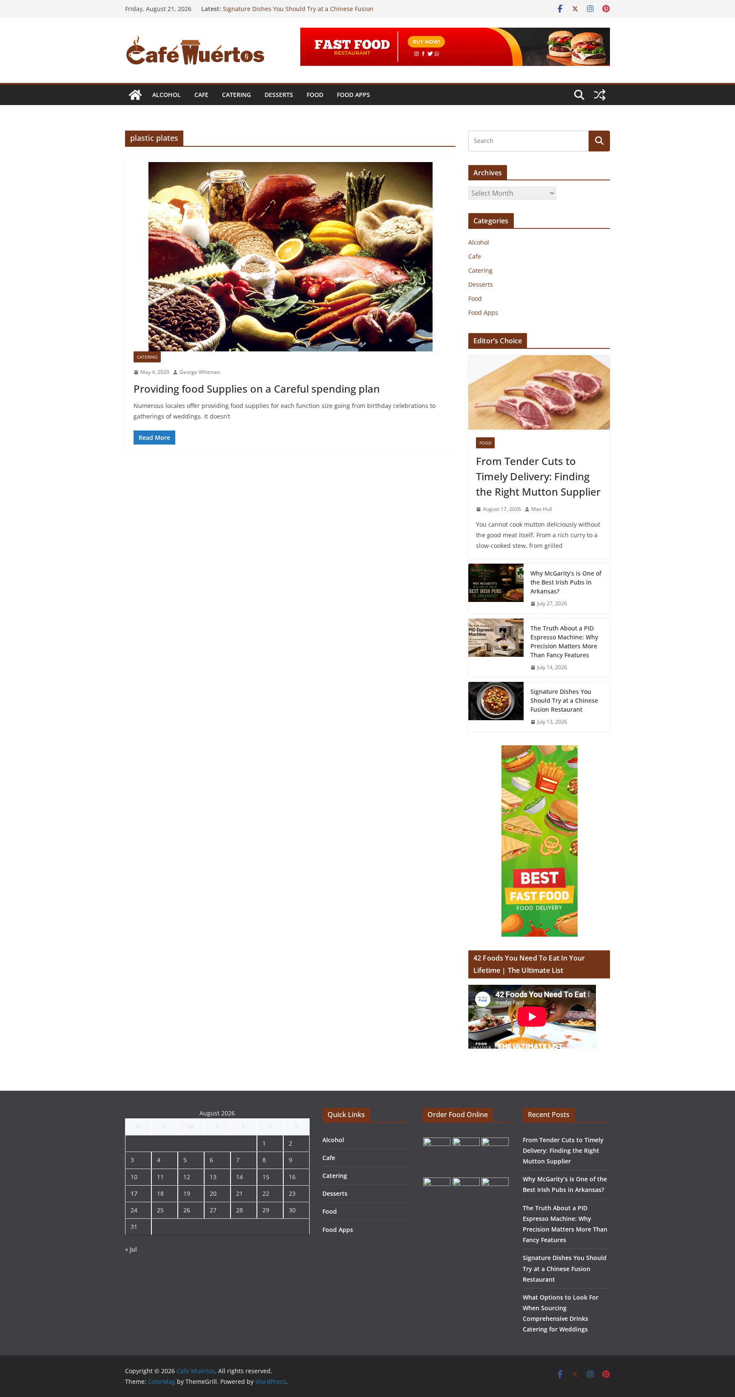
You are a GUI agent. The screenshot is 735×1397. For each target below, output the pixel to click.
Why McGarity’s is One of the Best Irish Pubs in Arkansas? (565, 582)
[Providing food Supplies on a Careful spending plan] (290, 256)
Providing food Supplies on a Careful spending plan (257, 389)
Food (315, 95)
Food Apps (353, 95)
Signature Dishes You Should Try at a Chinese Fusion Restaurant (564, 700)
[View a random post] (600, 95)
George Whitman (199, 372)
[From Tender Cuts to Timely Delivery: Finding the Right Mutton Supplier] (539, 392)
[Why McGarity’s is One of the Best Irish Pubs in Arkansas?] (496, 588)
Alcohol (166, 95)
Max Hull (541, 509)
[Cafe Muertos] (135, 95)
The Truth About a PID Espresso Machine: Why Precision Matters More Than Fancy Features (564, 641)
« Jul (131, 1249)
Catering (236, 95)
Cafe (201, 95)
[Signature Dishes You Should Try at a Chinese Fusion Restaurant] (496, 707)
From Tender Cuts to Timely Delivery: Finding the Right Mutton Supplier (538, 476)
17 (134, 1193)
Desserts (279, 95)
